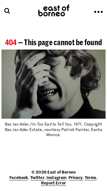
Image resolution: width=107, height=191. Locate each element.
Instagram (56, 177)
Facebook (18, 177)
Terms (90, 177)
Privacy (75, 177)
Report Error (53, 183)
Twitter (37, 177)
